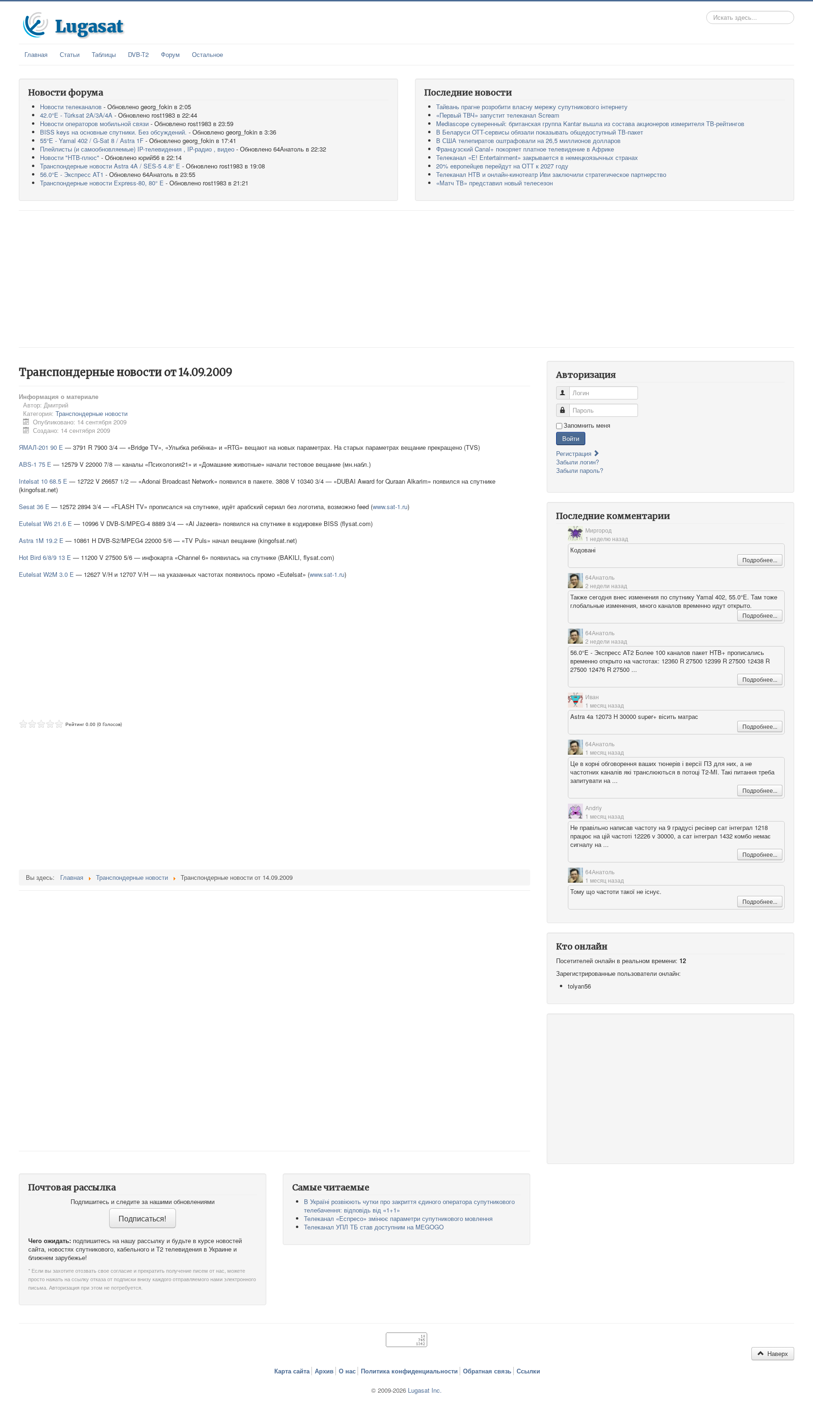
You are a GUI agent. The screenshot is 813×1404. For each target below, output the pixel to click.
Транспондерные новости (92, 413)
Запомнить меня (587, 425)
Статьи (70, 54)
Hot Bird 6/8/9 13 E (45, 557)
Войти (570, 438)
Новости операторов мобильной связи (94, 123)
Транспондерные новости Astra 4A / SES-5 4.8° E (110, 165)
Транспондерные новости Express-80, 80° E (102, 182)
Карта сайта (292, 1371)
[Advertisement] (406, 279)
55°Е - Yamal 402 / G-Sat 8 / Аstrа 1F (91, 140)
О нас (347, 1371)
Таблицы (104, 54)
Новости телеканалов (71, 106)
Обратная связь (487, 1371)
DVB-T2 (138, 54)
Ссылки (528, 1371)
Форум (170, 54)
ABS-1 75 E (35, 464)
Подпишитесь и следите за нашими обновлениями (143, 1201)
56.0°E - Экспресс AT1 (72, 174)
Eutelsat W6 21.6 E (45, 523)
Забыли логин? (577, 461)
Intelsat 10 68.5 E (43, 481)
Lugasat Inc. (425, 1390)
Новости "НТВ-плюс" (69, 157)
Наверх (776, 1353)
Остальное (207, 54)
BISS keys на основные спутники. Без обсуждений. (113, 132)
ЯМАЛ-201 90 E (41, 447)
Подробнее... (759, 560)
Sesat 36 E (34, 506)
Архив (324, 1371)
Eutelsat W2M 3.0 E (46, 574)
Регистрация (574, 453)
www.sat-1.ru (390, 506)
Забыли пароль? (579, 470)
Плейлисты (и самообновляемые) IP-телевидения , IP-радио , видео (137, 148)
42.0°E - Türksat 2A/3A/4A (76, 115)
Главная (36, 54)
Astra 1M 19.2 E (41, 540)
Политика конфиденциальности (409, 1371)
